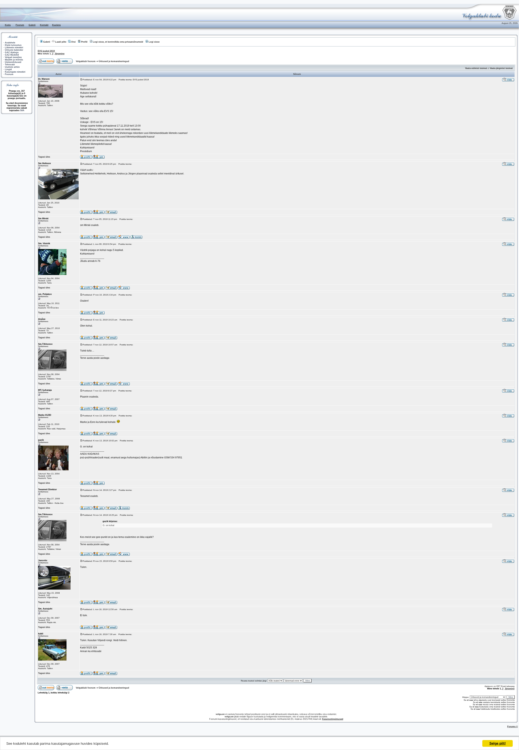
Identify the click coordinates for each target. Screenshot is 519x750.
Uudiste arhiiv (12, 67)
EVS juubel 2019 (46, 51)
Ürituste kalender (14, 50)
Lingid (8, 69)
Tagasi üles (44, 157)
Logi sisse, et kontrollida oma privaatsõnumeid (118, 42)
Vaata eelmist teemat (476, 68)
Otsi (73, 42)
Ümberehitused (13, 62)
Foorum (20, 25)
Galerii (32, 25)
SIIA (22, 110)
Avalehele (10, 42)
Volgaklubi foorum (86, 61)
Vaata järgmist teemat (501, 68)
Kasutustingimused (332, 719)
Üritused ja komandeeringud (114, 61)
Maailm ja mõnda (14, 59)
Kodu (8, 25)
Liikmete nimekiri (14, 47)
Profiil (84, 42)
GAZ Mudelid (12, 55)
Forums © (512, 726)
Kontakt (44, 25)
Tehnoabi (10, 64)
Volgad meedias (13, 57)
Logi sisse (154, 42)
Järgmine (59, 53)
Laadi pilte (60, 42)
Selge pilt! (497, 743)
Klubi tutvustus (13, 45)
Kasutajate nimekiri (15, 72)
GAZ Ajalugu (12, 52)
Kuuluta (56, 25)
